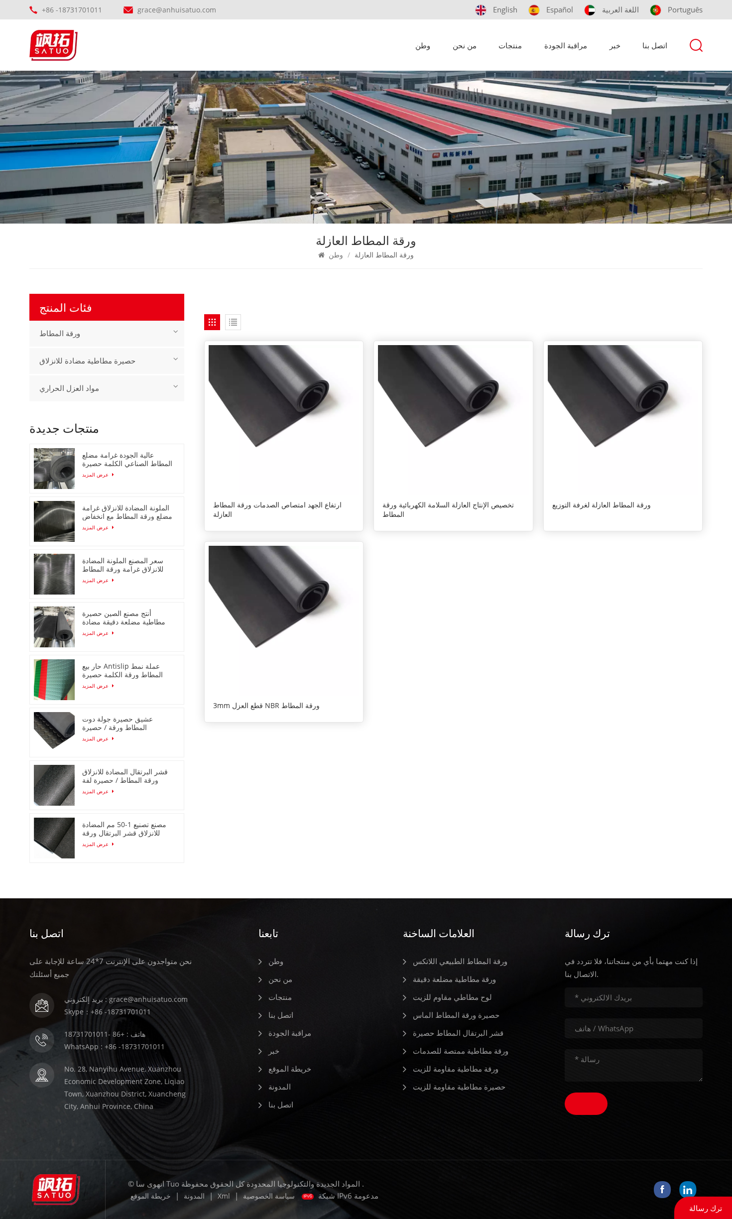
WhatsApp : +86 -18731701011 (114, 1046)
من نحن (465, 45)
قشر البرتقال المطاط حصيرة (458, 1033)
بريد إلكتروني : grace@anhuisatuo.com (126, 999)
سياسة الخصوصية (269, 1196)
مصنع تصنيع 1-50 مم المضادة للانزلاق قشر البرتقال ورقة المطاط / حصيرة (124, 828)
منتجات (510, 45)
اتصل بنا (654, 45)
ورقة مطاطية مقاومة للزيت (455, 1069)
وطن (422, 45)
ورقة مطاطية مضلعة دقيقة (454, 979)
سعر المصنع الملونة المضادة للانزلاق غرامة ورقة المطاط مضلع (122, 564)
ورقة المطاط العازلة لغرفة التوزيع (601, 504)
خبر (615, 45)
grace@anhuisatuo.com (176, 9)
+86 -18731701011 (72, 9)
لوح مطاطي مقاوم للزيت (452, 997)
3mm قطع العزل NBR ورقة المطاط (266, 705)
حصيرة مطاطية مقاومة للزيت (459, 1087)
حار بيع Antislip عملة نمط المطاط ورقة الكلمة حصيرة (122, 670)
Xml (224, 1196)
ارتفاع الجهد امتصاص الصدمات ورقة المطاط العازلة (277, 509)
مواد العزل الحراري (69, 388)
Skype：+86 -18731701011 (107, 1011)
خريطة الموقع (289, 1069)
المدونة (279, 1087)
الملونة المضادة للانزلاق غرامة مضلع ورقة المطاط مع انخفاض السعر (127, 511)
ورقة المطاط (59, 334)
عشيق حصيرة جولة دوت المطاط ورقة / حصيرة (117, 723)
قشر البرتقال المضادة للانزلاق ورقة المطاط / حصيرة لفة (125, 775)
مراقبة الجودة (565, 45)
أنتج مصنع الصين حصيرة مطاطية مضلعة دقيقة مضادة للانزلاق (123, 617)
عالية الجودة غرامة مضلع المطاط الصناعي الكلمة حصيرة (127, 459)
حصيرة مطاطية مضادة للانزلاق (87, 361)
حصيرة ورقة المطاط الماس (456, 1015)
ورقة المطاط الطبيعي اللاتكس (460, 961)
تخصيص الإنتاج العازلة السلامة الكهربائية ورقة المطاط (448, 509)
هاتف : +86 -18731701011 (104, 1034)
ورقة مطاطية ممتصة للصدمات (460, 1051)
